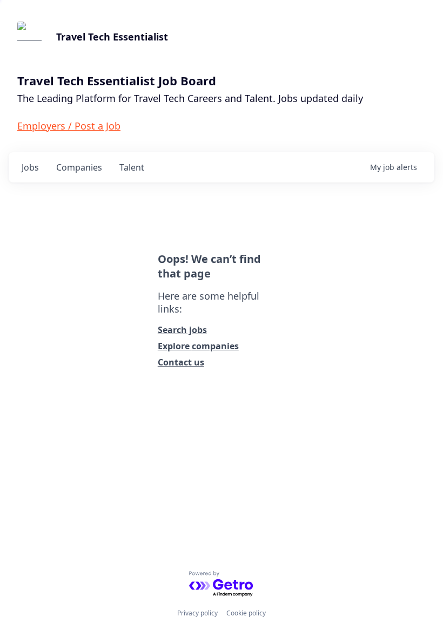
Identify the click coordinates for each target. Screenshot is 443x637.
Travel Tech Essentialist (112, 36)
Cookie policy (246, 613)
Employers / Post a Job (68, 125)
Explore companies (198, 346)
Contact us (181, 362)
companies (79, 167)
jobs (30, 167)
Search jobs (182, 330)
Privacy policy (197, 613)
